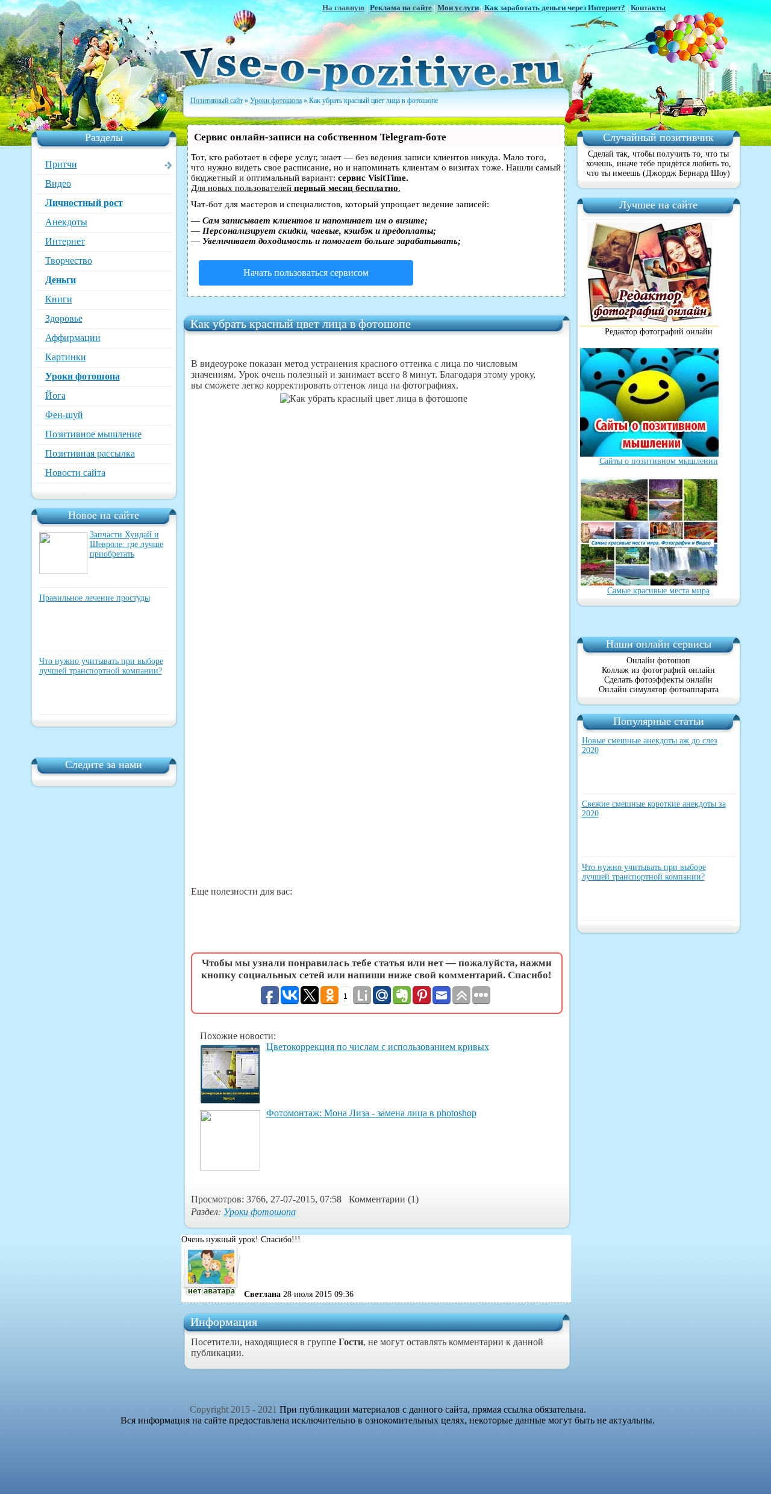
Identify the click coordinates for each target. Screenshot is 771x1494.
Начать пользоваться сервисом (306, 272)
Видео (58, 183)
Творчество (68, 260)
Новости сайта (75, 472)
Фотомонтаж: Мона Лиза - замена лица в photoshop (371, 1113)
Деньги (60, 280)
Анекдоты (66, 222)
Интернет (65, 241)
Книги (58, 299)
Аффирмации (73, 338)
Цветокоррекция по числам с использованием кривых (377, 1047)
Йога (55, 395)
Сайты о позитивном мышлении (658, 461)
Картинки (65, 357)
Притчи (61, 164)
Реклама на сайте (401, 7)
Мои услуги (458, 7)
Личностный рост (84, 203)
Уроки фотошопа (82, 376)
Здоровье (64, 318)
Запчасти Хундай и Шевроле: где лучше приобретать (126, 544)
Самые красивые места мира (658, 590)
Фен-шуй (64, 415)
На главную (343, 7)
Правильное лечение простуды (94, 597)
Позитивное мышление (93, 434)
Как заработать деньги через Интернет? (554, 7)
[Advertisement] (377, 791)
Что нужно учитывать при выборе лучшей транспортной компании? (101, 666)
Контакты (648, 7)
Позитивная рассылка (90, 453)
